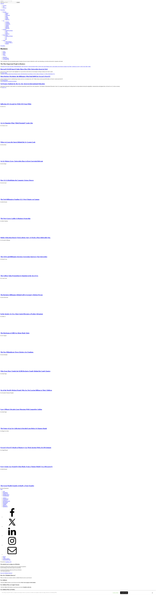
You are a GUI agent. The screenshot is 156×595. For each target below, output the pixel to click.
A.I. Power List (6, 59)
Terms (4, 557)
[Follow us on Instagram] (12, 545)
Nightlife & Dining (9, 30)
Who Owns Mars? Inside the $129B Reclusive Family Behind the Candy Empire (25, 371)
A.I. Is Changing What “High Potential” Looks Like (16, 123)
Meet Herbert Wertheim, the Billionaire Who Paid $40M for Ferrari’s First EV (25, 76)
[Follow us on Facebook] (12, 517)
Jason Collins (4, 72)
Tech (4, 53)
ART (4, 491)
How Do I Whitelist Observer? (6, 573)
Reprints (7, 43)
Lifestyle (4, 7)
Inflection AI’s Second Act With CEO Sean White (15, 104)
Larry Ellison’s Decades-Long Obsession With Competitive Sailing (21, 409)
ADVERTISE (5, 499)
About (4, 40)
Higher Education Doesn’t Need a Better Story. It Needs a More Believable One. (25, 237)
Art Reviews (7, 24)
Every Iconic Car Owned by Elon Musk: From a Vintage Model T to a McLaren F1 (26, 466)
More (1, 489)
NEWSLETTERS (6, 501)
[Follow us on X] (12, 526)
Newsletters (2, 9)
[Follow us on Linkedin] (12, 535)
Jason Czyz (4, 87)
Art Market (7, 22)
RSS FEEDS (5, 502)
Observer (2, 3)
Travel (6, 32)
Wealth (6, 17)
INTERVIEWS (6, 495)
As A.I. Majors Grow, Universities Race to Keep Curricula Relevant (21, 161)
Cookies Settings (6, 558)
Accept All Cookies (124, 592)
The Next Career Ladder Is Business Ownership (15, 218)
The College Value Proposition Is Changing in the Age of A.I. (19, 276)
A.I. (6, 38)
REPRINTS (5, 506)
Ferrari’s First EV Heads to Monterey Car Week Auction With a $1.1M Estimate (25, 447)
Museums (7, 27)
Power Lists (5, 34)
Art (3, 6)
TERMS (4, 504)
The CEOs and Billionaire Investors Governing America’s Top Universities (23, 256)
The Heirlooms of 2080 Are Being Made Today (15, 333)
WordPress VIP (8, 561)
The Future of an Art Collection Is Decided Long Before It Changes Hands (23, 428)
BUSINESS (5, 492)
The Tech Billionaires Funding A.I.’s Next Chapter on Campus (19, 199)
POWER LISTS (6, 494)
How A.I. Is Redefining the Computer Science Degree (17, 180)
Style (6, 31)
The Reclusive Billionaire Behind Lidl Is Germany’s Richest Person (21, 295)
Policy (6, 16)
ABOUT (4, 497)
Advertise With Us (8, 42)
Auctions (7, 25)
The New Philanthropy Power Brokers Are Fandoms (17, 352)
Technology (7, 15)
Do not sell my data (6, 559)
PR (6, 39)
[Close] (152, 592)
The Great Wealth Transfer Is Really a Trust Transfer (17, 485)
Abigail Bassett (5, 80)
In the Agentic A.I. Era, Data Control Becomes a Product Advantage (21, 314)
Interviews (7, 19)
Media (6, 14)
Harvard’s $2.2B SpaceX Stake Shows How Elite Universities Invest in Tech (24, 69)
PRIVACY (5, 505)
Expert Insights (6, 58)
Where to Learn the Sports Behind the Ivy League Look (17, 142)
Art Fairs (7, 21)
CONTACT (5, 500)
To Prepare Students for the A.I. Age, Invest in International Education (22, 84)
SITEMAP (5, 503)
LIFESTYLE (5, 493)
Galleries (7, 26)
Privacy (4, 556)
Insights (6, 18)
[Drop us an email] (12, 554)
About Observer (8, 41)
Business (4, 5)
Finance (6, 13)
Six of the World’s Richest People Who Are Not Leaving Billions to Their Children (26, 390)
